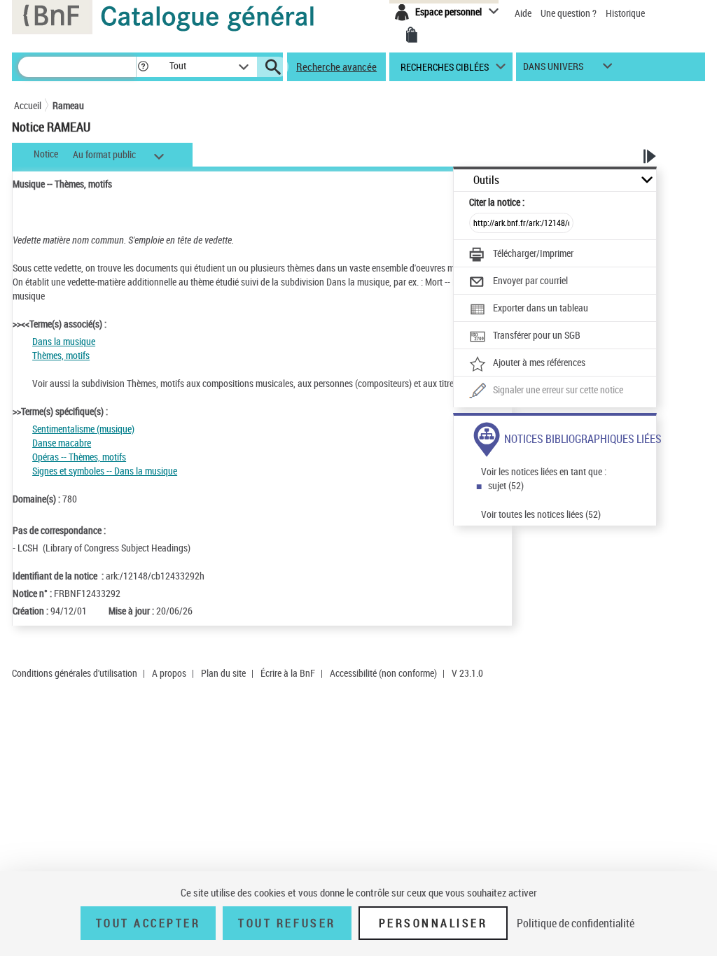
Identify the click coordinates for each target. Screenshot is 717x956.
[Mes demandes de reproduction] (411, 35)
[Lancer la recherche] (273, 67)
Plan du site (223, 673)
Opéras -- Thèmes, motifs (79, 456)
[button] (143, 67)
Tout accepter (148, 923)
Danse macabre (61, 442)
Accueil (27, 105)
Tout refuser (286, 923)
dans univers (553, 69)
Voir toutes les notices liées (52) (541, 514)
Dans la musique (63, 341)
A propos (169, 673)
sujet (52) (506, 485)
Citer (496, 202)
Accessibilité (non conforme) (383, 673)
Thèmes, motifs (61, 355)
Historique (625, 13)
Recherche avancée (336, 66)
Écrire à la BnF (287, 673)
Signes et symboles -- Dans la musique (104, 470)
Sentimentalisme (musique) (83, 428)
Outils (486, 180)
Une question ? (570, 13)
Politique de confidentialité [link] (575, 923)
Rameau (68, 105)
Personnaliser (433, 923)
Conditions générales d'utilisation (74, 673)
